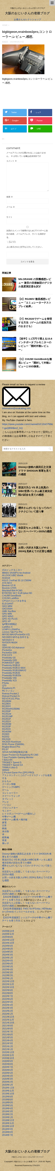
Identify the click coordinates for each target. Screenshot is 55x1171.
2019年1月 (7, 1117)
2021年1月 (7, 1049)
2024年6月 (7, 949)
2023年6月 (7, 963)
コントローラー (10, 793)
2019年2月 (7, 1114)
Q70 (4, 685)
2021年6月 (7, 1034)
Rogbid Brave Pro (11, 747)
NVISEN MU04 (9, 642)
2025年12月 (8, 931)
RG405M (6, 731)
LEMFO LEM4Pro (11, 629)
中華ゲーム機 (9, 816)
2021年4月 (7, 1040)
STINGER (36, 1165)
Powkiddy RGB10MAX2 (14, 670)
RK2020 (6, 739)
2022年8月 (7, 993)
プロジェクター (10, 808)
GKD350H (7, 609)
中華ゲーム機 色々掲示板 (15, 819)
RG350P (6, 711)
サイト (9, 217)
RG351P (6, 719)
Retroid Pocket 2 (10, 693)
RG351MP (7, 716)
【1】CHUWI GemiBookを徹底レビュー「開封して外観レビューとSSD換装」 (35, 363)
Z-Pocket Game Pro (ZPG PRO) (18, 772)
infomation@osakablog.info (16, 408)
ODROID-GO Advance (13, 647)
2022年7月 (7, 996)
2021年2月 (7, 1046)
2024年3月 (7, 955)
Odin (4, 645)
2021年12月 (8, 1017)
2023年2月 (7, 975)
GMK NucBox (9, 611)
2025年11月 (8, 934)
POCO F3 (7, 655)
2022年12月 (8, 981)
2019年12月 (8, 1088)
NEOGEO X (8, 640)
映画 (4, 828)
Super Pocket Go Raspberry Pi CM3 (20, 755)
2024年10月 (8, 943)
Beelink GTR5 (9, 588)
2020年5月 (7, 1073)
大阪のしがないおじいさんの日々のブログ (27, 1157)
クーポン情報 (9, 784)
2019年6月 (7, 1102)
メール (10, 207)
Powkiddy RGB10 (11, 665)
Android (6, 578)
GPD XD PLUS (9, 619)
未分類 (5, 831)
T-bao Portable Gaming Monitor (17, 757)
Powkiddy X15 (9, 680)
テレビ (5, 802)
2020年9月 (7, 1061)
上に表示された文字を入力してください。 (25, 247)
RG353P (6, 726)
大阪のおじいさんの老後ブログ (27, 13)
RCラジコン (8, 691)
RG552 (5, 736)
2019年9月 (7, 1096)
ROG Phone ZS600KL (13, 744)
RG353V (6, 729)
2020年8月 (7, 1064)
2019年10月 (8, 1093)
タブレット (7, 799)
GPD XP (6, 621)
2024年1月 (7, 957)
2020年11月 (8, 1055)
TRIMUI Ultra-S (9, 767)
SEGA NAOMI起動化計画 (15, 752)
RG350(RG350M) (11, 709)
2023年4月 (7, 969)
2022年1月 (7, 1014)
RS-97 (5, 749)
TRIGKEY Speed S (11, 762)
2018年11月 (8, 1123)
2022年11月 (8, 984)
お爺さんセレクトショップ (27, 19)
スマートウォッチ (11, 796)
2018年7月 (7, 1135)
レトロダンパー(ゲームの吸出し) (18, 813)
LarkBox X (7, 627)
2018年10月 (8, 1126)
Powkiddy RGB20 (11, 673)
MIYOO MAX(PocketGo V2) (16, 634)
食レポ (5, 843)
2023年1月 (7, 978)
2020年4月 (7, 1076)
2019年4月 (7, 1108)
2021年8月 (7, 1028)
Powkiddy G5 (9, 658)
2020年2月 (7, 1082)
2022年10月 (8, 987)
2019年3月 (7, 1111)
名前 (9, 197)
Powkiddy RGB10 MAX (14, 668)
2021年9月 (7, 1025)
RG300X (6, 706)
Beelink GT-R (9, 585)
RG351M (6, 714)
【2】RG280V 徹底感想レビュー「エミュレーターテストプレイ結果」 (34, 303)
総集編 (5, 837)
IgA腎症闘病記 (9, 624)
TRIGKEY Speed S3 (12, 765)
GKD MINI (7, 606)
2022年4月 (7, 1005)
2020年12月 (8, 1052)
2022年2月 (7, 1011)
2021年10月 (8, 1023)
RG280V (6, 704)
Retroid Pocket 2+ (11, 696)
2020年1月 (7, 1085)
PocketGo (7, 650)
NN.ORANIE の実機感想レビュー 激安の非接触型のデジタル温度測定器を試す (35, 283)
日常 (4, 825)
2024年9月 (7, 946)
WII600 (5, 770)
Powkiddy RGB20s (11, 675)
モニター (6, 811)
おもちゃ (6, 781)
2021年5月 (7, 1037)
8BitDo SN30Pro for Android (16, 573)
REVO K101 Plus (11, 698)
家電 (4, 822)
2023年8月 (7, 960)
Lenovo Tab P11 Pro (12, 632)
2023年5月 (7, 966)
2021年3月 (7, 1043)
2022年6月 (7, 999)
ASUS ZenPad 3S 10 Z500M (16, 580)
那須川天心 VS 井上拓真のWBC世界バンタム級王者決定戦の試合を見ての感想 (35, 491)
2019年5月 (7, 1105)
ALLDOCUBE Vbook (12, 575)
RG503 (5, 734)
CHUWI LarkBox (10, 598)
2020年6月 (7, 1070)
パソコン (6, 805)
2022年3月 (7, 1008)
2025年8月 (7, 937)
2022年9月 (7, 990)
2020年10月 (8, 1058)
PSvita (5, 683)
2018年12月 (8, 1120)
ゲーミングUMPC (11, 787)
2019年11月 (8, 1090)
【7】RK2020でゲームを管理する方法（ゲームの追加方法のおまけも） (35, 322)
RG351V (6, 721)
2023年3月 (7, 972)
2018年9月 (7, 1129)
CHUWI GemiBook (11, 595)
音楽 (4, 840)
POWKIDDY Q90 (10, 663)
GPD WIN (7, 614)
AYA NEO (7, 583)
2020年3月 (7, 1079)
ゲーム (5, 790)
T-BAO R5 (7, 760)
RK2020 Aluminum (11, 742)
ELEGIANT (7, 603)
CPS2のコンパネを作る (14, 601)
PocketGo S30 (9, 652)
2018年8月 (7, 1132)
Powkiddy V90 (9, 678)
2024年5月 (7, 952)
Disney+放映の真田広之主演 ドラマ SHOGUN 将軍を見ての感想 (34, 471)
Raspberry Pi (8, 688)
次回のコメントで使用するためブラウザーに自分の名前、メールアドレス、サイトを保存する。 (27, 233)
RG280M (6, 701)
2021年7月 (7, 1031)
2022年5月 (7, 1002)
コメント (11, 161)
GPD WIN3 (7, 616)
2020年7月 (7, 1067)
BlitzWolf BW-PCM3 (12, 590)
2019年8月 (7, 1099)
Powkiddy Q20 (9, 660)
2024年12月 (8, 940)
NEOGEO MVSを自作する (15, 637)
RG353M (6, 724)
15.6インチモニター (12, 570)
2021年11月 (8, 1020)
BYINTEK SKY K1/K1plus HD (17, 593)
